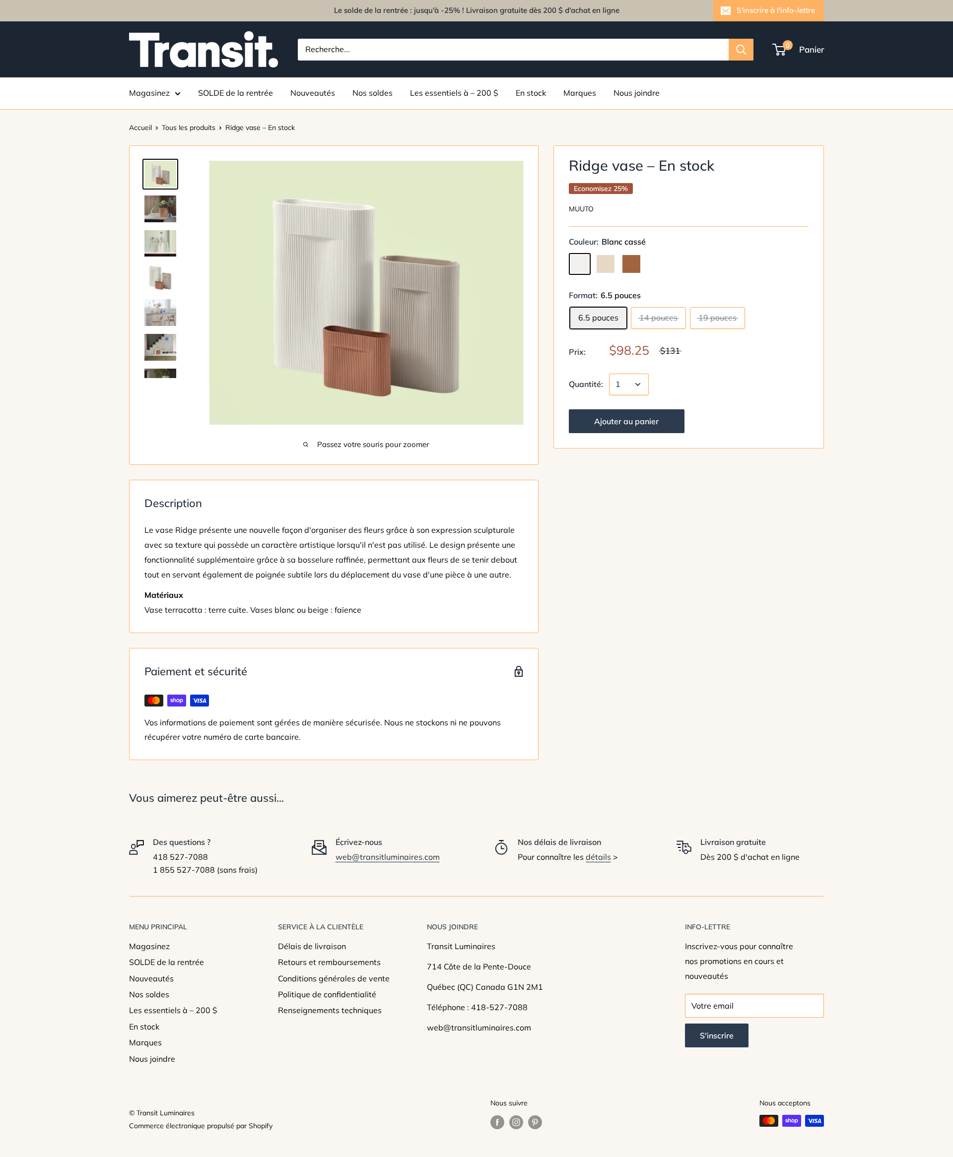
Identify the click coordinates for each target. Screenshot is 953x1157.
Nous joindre (636, 93)
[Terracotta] (631, 264)
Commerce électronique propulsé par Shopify (200, 1125)
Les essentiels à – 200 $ (454, 93)
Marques (579, 93)
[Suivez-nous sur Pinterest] (535, 1122)
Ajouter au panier (626, 421)
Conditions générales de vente (334, 978)
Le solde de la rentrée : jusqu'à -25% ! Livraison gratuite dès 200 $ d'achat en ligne (476, 10)
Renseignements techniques (330, 1010)
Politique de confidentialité (327, 994)
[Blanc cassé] (580, 264)
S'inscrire (717, 1035)
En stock (531, 93)
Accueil (140, 127)
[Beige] (605, 264)
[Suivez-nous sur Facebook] (497, 1122)
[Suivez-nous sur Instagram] (516, 1122)
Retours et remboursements (329, 962)
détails (598, 857)
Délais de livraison (312, 946)
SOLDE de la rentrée (235, 93)
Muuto (581, 208)
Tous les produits (188, 127)
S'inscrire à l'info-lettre (776, 10)
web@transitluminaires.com (388, 857)
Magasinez (149, 93)
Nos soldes (372, 93)
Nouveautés (312, 93)
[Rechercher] (741, 50)
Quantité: (586, 384)
